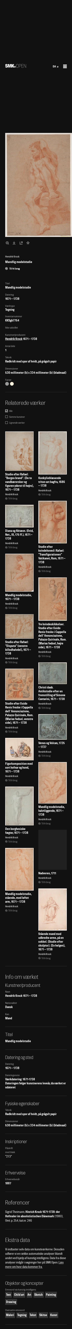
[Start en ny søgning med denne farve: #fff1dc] (12, 384)
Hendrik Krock (13, 339)
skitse (43, 1315)
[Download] (14, 243)
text (8, 1294)
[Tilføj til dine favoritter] (28, 243)
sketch (38, 1294)
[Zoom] (8, 243)
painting (51, 1294)
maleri (10, 1315)
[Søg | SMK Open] (15, 66)
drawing (11, 1302)
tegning (21, 1315)
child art (19, 1294)
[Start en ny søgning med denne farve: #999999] (7, 384)
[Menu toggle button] (64, 66)
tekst (33, 1315)
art (29, 1294)
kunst (53, 1315)
